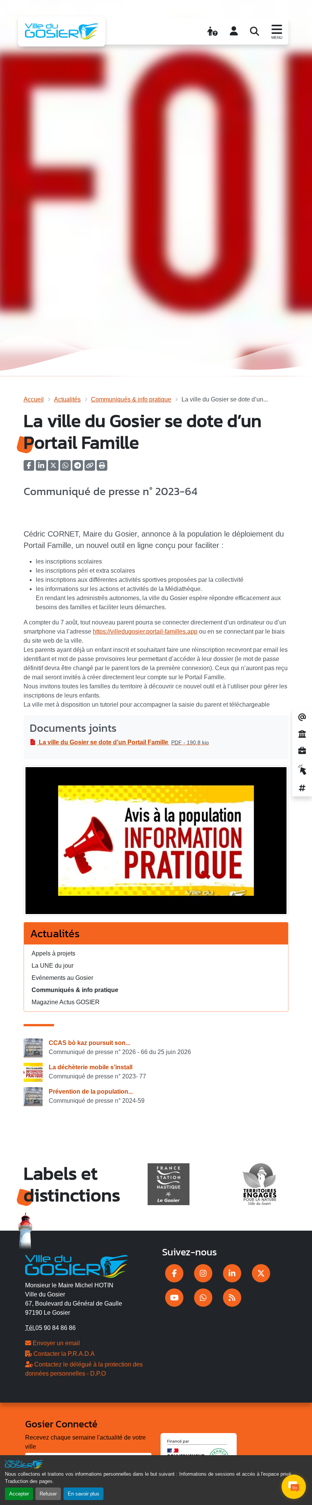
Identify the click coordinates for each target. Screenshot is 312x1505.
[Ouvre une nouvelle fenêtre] (174, 1273)
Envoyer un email (55, 1343)
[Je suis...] (212, 31)
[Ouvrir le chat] (294, 1487)
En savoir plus (83, 1494)
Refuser (48, 1494)
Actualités (67, 399)
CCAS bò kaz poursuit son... (89, 1043)
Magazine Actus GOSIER (66, 1002)
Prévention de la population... (91, 1091)
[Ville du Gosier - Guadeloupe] (76, 1265)
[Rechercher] (254, 31)
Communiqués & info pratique (131, 399)
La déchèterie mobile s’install (90, 1067)
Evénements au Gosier (62, 978)
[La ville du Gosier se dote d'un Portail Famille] (156, 843)
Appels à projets (53, 953)
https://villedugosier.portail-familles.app (145, 631)
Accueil (34, 399)
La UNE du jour (52, 965)
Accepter (19, 1494)
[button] (102, 468)
